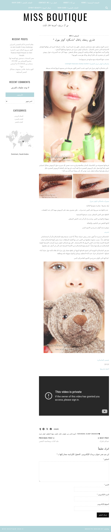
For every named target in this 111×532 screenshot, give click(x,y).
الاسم (106, 485)
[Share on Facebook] (51, 429)
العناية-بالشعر (19, 122)
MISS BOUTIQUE (55, 17)
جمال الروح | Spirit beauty (39, 8)
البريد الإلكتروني (103, 495)
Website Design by (97, 529)
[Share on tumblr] (40, 429)
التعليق (106, 459)
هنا (80, 59)
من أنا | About (69, 2)
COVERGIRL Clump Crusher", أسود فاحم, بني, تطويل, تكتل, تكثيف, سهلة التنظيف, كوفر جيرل (68, 434)
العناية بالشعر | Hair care (22, 2)
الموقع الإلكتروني (103, 504)
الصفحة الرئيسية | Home (90, 2)
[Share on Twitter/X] (47, 429)
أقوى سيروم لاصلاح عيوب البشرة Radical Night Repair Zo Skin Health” (21, 52)
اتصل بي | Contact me (48, 2)
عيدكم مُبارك (104, 439)
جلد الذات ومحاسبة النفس (49, 439)
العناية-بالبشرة (19, 119)
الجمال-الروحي (18, 116)
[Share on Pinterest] (44, 429)
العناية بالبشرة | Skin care (68, 8)
